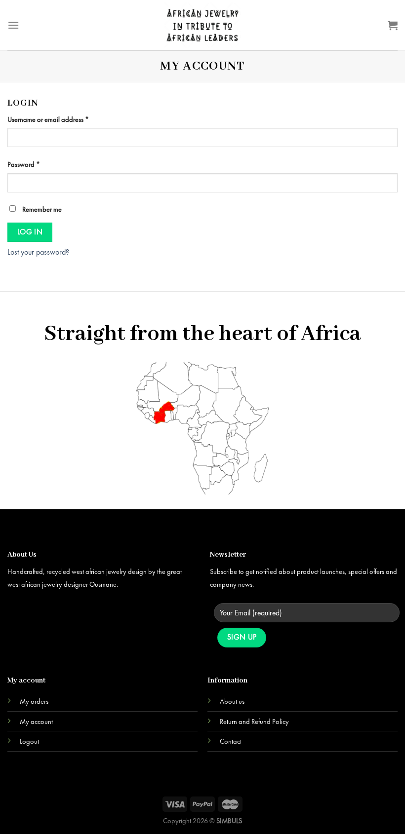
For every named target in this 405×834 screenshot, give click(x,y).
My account (36, 721)
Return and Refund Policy (254, 721)
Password (23, 164)
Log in (30, 232)
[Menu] (13, 25)
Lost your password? (38, 252)
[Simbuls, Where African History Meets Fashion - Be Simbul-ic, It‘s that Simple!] (202, 25)
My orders (34, 701)
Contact (231, 741)
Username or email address (48, 119)
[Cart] (393, 25)
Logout (29, 741)
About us (232, 701)
